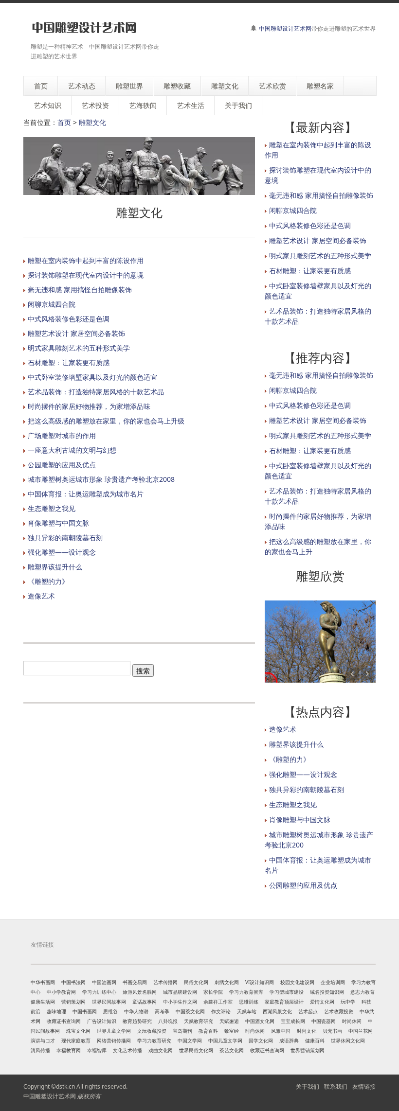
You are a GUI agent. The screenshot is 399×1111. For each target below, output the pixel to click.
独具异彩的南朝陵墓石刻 (65, 537)
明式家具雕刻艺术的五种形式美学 (79, 348)
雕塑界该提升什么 (55, 566)
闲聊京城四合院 (51, 304)
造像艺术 (41, 595)
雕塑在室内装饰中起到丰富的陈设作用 (86, 260)
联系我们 (335, 1086)
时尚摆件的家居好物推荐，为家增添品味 (89, 406)
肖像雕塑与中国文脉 (58, 523)
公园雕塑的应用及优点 (62, 464)
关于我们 (307, 1086)
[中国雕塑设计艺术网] (84, 27)
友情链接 (364, 1086)
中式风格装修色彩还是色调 (68, 318)
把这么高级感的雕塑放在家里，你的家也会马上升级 (106, 420)
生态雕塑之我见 (51, 508)
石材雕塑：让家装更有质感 (68, 362)
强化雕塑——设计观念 (62, 552)
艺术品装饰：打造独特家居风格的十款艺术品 (96, 391)
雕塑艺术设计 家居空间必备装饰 (76, 333)
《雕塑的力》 (48, 581)
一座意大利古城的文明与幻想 (72, 450)
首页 (64, 122)
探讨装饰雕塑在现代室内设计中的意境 (86, 275)
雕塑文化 (92, 122)
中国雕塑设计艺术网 (285, 28)
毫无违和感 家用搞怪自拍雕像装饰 (80, 289)
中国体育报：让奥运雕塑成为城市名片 (86, 493)
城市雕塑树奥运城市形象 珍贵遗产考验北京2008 (101, 479)
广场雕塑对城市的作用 (62, 435)
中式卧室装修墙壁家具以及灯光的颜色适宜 (92, 377)
